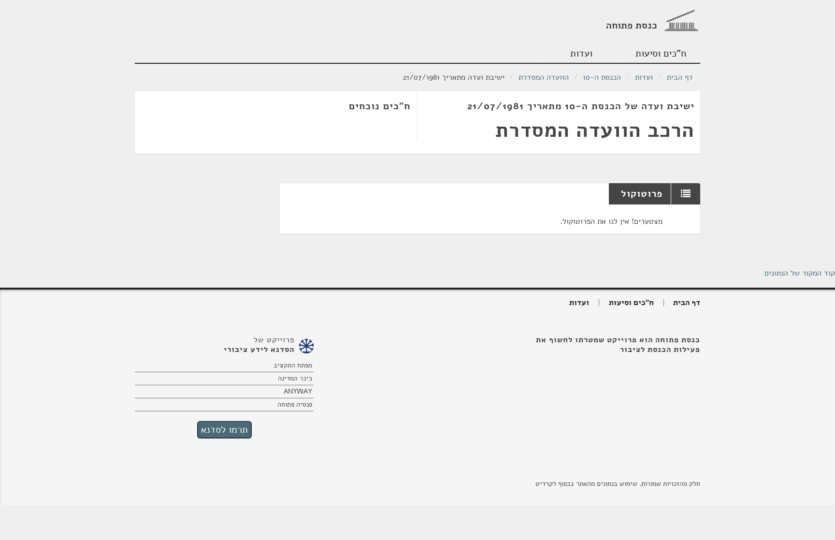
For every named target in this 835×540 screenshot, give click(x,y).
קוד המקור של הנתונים (799, 273)
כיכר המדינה (295, 378)
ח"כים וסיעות (660, 53)
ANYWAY (298, 391)
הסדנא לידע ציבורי (259, 349)
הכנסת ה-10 (602, 77)
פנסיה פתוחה (294, 404)
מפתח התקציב (293, 365)
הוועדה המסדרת (543, 77)
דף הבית (680, 77)
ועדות (581, 53)
